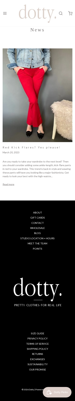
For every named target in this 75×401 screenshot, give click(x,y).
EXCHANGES (37, 359)
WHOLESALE (37, 227)
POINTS (37, 248)
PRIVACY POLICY (37, 338)
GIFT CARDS (37, 217)
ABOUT (37, 212)
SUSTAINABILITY (38, 364)
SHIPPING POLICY (37, 348)
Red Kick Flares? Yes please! (32, 147)
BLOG (37, 233)
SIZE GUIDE (37, 333)
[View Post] (37, 94)
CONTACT (37, 222)
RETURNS (37, 353)
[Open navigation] (5, 13)
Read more (8, 184)
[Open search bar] (60, 13)
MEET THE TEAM (37, 243)
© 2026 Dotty (28, 389)
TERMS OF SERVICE (37, 343)
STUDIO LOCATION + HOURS (37, 238)
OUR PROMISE (37, 369)
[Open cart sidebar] (70, 13)
